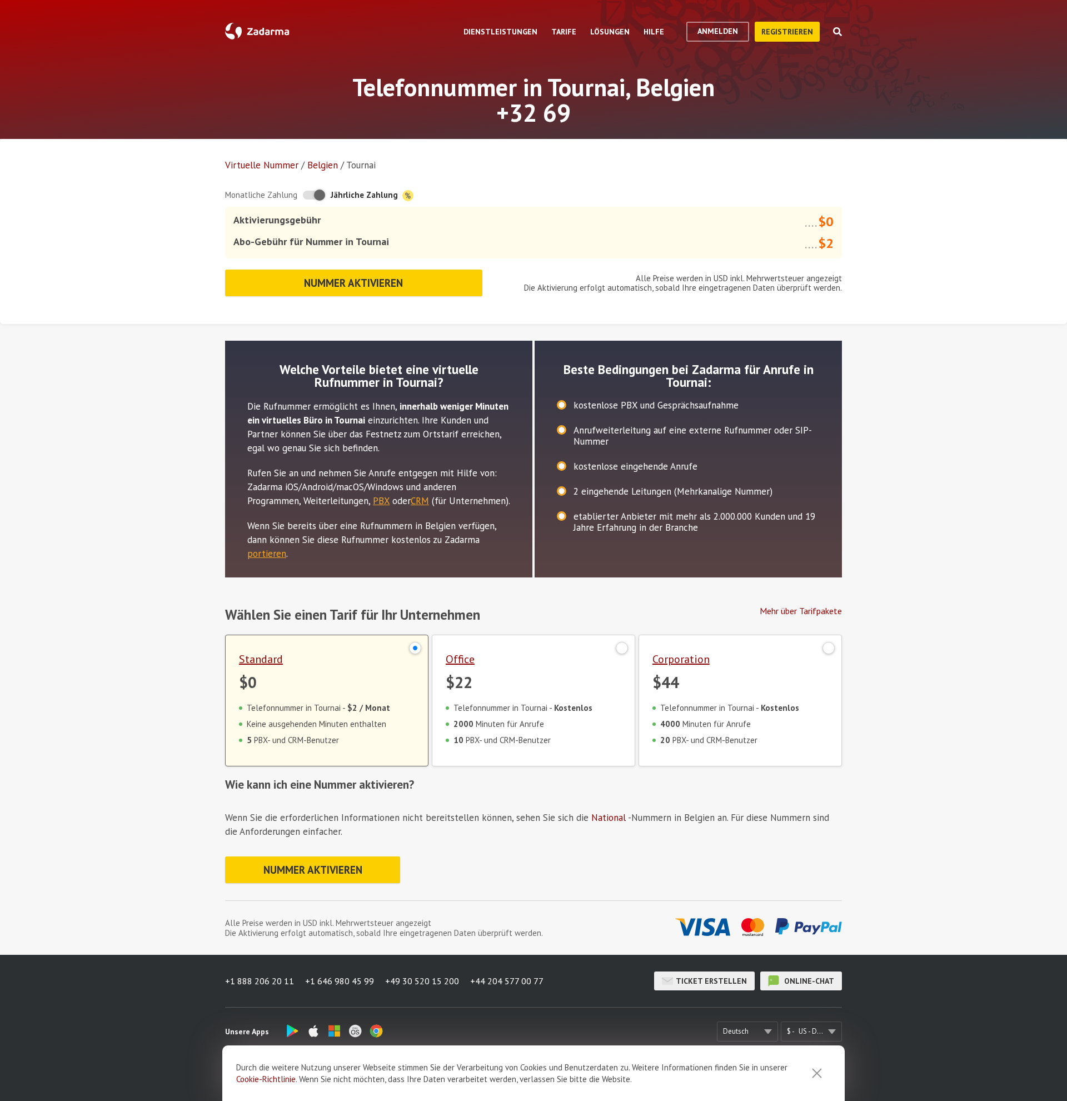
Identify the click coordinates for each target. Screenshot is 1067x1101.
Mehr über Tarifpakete (801, 610)
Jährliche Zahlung (365, 195)
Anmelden (717, 31)
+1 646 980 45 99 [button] (339, 981)
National (608, 817)
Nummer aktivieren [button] (353, 283)
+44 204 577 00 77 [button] (507, 981)
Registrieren (787, 32)
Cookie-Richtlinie (266, 1079)
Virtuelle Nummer (261, 165)
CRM (420, 501)
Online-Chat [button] (808, 981)
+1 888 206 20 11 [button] (259, 981)
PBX (381, 501)
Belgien (322, 165)
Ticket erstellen (711, 981)
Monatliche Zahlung (261, 195)
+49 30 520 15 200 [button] (422, 981)
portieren (266, 553)
